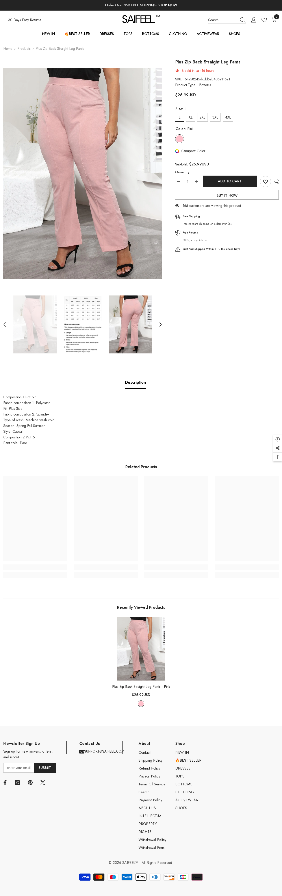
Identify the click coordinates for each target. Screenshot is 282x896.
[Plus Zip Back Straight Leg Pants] (141, 649)
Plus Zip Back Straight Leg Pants (141, 686)
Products (24, 48)
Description (135, 382)
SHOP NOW (167, 5)
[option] (82, 173)
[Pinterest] (30, 782)
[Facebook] (5, 782)
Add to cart (229, 181)
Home (7, 48)
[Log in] (253, 20)
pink (141, 703)
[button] (4, 324)
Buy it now (227, 195)
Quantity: (182, 172)
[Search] (227, 20)
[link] (35, 567)
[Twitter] (42, 782)
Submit (45, 767)
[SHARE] (275, 181)
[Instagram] (17, 782)
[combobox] (222, 20)
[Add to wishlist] (265, 181)
